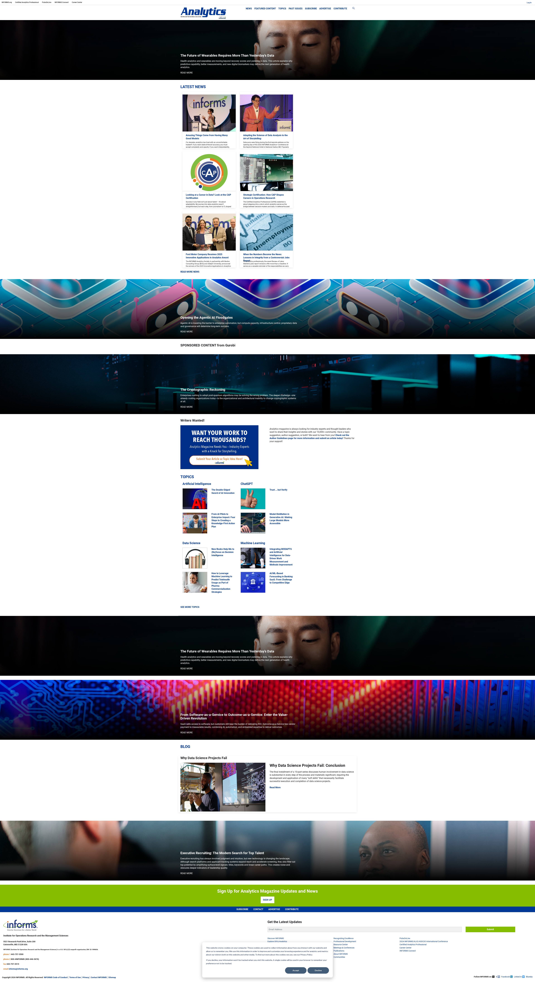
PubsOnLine (46, 2)
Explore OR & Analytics (277, 941)
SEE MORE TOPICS (189, 607)
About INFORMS (341, 954)
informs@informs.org (18, 969)
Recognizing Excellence (343, 938)
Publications (339, 951)
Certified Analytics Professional (27, 2)
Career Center (77, 2)
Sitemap (112, 977)
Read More (275, 787)
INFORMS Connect (62, 2)
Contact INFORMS (99, 977)
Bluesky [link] (529, 977)
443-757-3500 (17, 954)
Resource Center (341, 944)
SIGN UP (267, 900)
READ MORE (186, 72)
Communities (339, 957)
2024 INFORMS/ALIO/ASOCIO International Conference (424, 941)
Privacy (85, 977)
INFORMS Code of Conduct (56, 977)
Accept (296, 970)
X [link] (496, 977)
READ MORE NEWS (189, 271)
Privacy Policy (306, 954)
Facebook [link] (505, 977)
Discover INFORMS (276, 938)
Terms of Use (75, 977)
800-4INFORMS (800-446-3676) (25, 959)
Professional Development (345, 941)
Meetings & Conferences (344, 948)
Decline (318, 970)
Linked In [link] (518, 977)
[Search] (353, 9)
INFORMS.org (7, 2)
